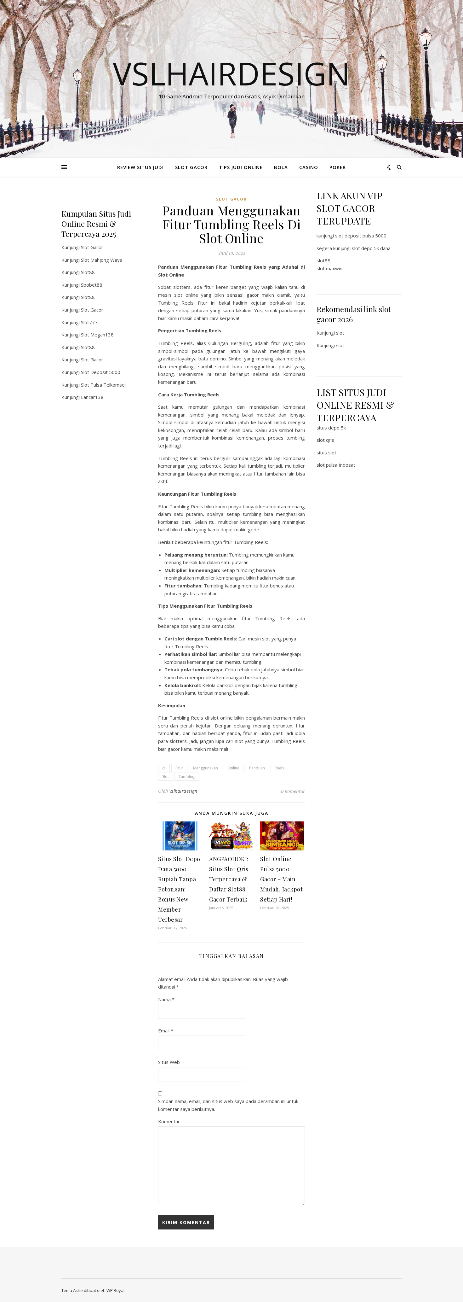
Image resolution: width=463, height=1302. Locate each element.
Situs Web (169, 1062)
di (164, 768)
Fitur (179, 768)
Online (233, 768)
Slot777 (89, 322)
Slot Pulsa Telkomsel (103, 385)
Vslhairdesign (231, 73)
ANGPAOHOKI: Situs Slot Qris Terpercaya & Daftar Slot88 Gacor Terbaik (229, 879)
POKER (337, 167)
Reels (279, 768)
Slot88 (88, 272)
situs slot (326, 452)
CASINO (308, 167)
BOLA (281, 167)
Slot (165, 776)
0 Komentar (293, 791)
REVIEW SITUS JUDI (140, 167)
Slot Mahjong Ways (101, 260)
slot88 (323, 260)
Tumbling (187, 776)
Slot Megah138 (97, 334)
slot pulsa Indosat (336, 465)
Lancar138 (92, 397)
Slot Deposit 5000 (100, 372)
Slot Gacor (92, 247)
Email (165, 1030)
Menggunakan (205, 768)
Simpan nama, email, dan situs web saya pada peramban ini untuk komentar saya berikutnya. (228, 1105)
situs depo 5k (331, 427)
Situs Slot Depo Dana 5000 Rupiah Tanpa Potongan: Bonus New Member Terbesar (179, 889)
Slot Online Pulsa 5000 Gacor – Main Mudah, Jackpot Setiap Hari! (281, 879)
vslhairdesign (183, 791)
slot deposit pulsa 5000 (360, 235)
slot (340, 333)
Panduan (257, 768)
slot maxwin (329, 268)
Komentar (169, 1121)
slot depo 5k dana (371, 248)
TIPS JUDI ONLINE (241, 167)
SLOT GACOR (191, 167)
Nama (166, 999)
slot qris (325, 440)
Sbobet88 (91, 285)
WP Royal (115, 1290)
